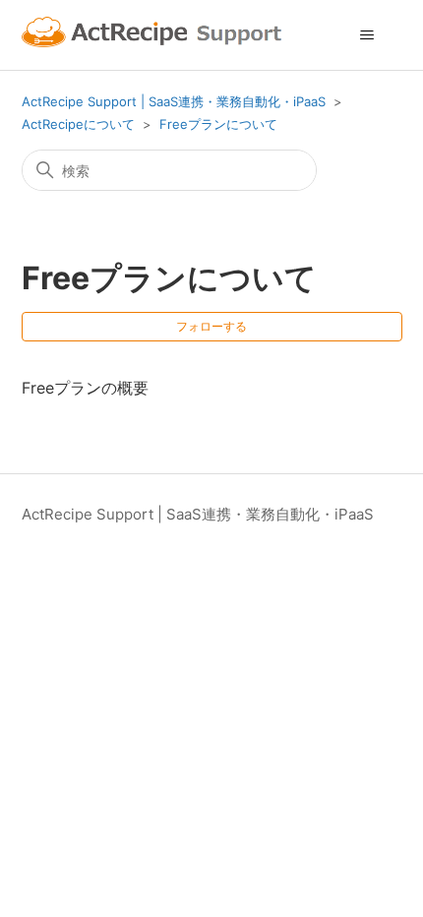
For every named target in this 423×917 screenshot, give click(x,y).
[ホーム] (154, 35)
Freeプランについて (218, 124)
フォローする (211, 326)
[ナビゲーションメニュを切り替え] (367, 35)
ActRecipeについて (78, 124)
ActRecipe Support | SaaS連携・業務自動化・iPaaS (174, 101)
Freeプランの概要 (85, 387)
